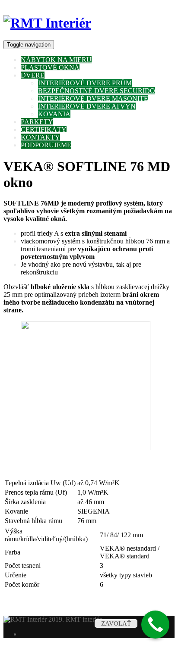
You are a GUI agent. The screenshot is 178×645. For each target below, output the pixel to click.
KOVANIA (54, 114)
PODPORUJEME (46, 145)
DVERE (32, 75)
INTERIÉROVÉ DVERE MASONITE (93, 98)
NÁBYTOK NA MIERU (56, 59)
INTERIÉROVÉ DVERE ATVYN (87, 106)
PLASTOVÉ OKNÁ (50, 67)
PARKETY (37, 121)
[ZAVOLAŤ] (155, 625)
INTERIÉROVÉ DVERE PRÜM (85, 83)
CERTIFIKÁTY (44, 129)
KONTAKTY (40, 137)
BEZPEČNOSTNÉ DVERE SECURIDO (96, 90)
